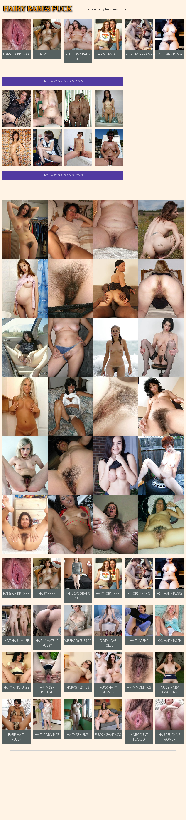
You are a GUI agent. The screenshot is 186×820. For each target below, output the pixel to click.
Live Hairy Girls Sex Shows (63, 81)
